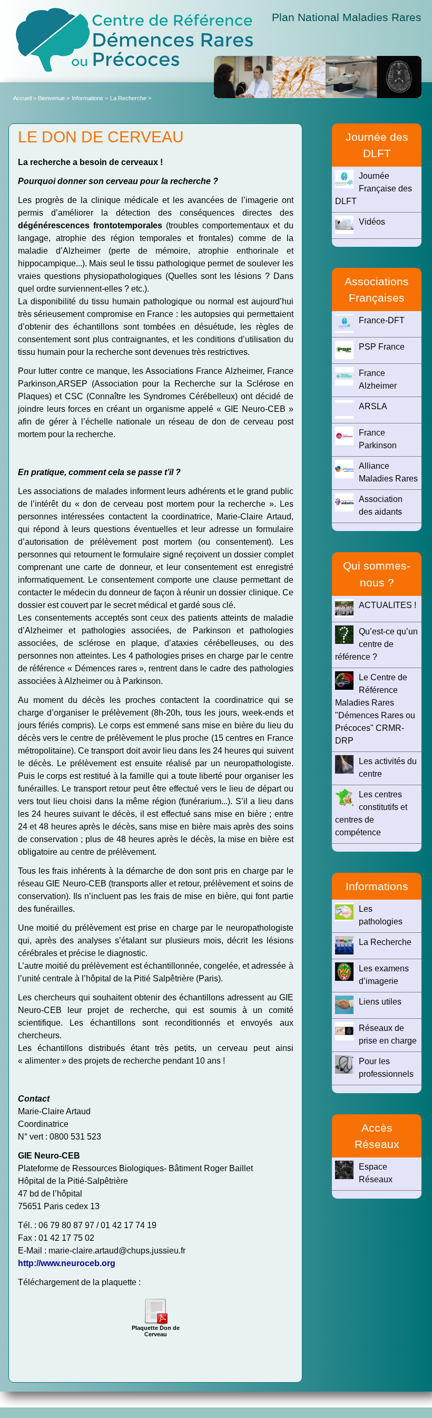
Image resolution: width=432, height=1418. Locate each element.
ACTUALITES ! (387, 605)
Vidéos (372, 221)
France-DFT (382, 320)
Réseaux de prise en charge (388, 1034)
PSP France (382, 346)
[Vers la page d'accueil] (134, 40)
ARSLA (373, 406)
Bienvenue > (54, 98)
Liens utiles (380, 1001)
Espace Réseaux (375, 1173)
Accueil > (25, 98)
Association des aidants (380, 505)
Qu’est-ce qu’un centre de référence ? (376, 644)
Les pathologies (380, 915)
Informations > (90, 98)
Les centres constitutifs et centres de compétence (371, 813)
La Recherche (385, 942)
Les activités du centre (388, 767)
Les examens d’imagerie (384, 975)
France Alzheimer (378, 379)
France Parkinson (378, 439)
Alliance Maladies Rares (388, 472)
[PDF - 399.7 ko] (155, 1310)
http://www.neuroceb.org (66, 1263)
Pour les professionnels (386, 1067)
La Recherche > (130, 98)
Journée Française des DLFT (373, 188)
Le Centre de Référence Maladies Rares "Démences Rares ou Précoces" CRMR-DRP (375, 709)
